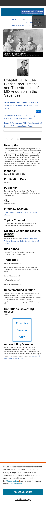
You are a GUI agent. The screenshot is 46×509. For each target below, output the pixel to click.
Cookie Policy (16, 484)
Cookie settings (12, 481)
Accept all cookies (23, 492)
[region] (23, 483)
